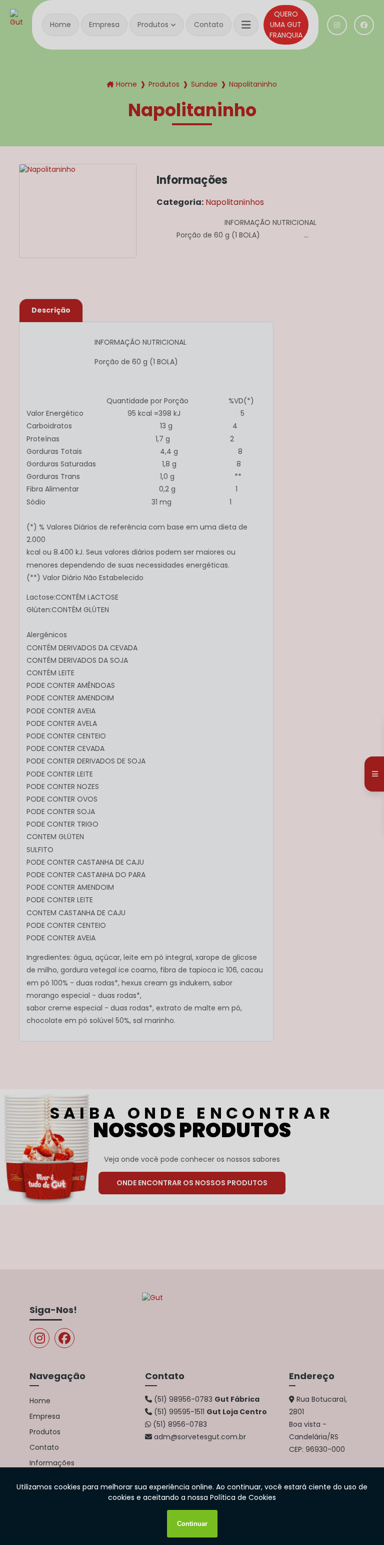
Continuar (192, 1523)
